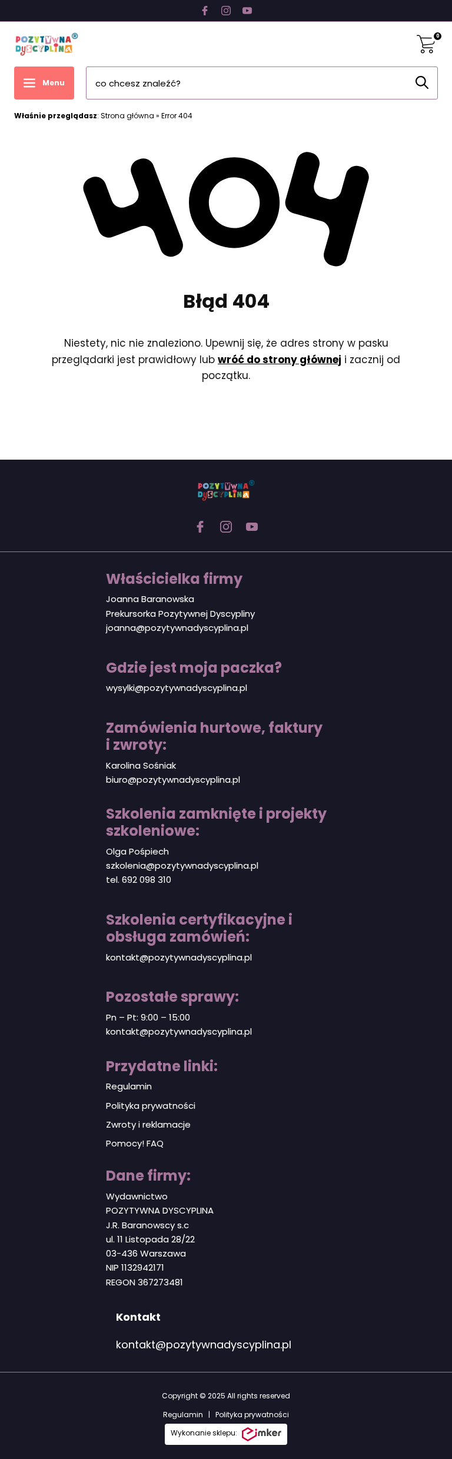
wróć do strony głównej (279, 360)
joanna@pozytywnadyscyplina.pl (177, 628)
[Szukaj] (422, 82)
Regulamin (129, 1086)
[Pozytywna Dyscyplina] (46, 44)
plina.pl (225, 779)
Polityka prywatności (150, 1105)
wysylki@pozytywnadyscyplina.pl (176, 688)
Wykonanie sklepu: (204, 1433)
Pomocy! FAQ (135, 1143)
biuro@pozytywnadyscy (158, 779)
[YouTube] (247, 11)
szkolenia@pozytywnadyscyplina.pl (182, 865)
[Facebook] (205, 11)
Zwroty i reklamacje (148, 1124)
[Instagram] (226, 11)
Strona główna (127, 116)
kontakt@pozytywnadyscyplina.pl (179, 957)
